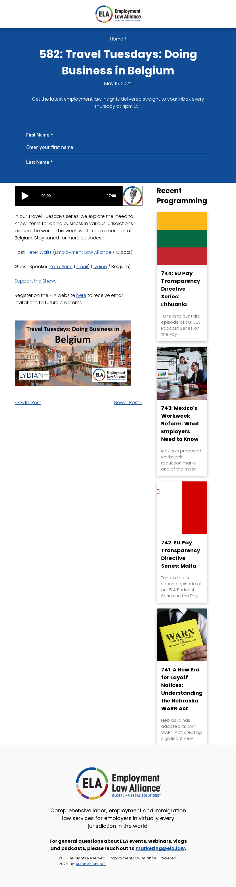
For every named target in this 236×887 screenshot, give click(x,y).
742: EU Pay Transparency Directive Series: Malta (180, 554)
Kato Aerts (61, 266)
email (82, 266)
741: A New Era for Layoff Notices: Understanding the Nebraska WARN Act (182, 689)
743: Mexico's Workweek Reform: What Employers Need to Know (180, 423)
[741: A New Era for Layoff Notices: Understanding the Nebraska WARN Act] (182, 634)
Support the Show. (35, 281)
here (81, 295)
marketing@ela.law (160, 848)
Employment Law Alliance (83, 252)
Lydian (100, 266)
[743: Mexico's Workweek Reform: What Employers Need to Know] (182, 373)
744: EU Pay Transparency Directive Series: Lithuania (180, 289)
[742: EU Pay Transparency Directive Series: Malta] (182, 507)
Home (116, 39)
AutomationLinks (91, 864)
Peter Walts (39, 252)
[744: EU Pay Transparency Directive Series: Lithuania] (182, 238)
